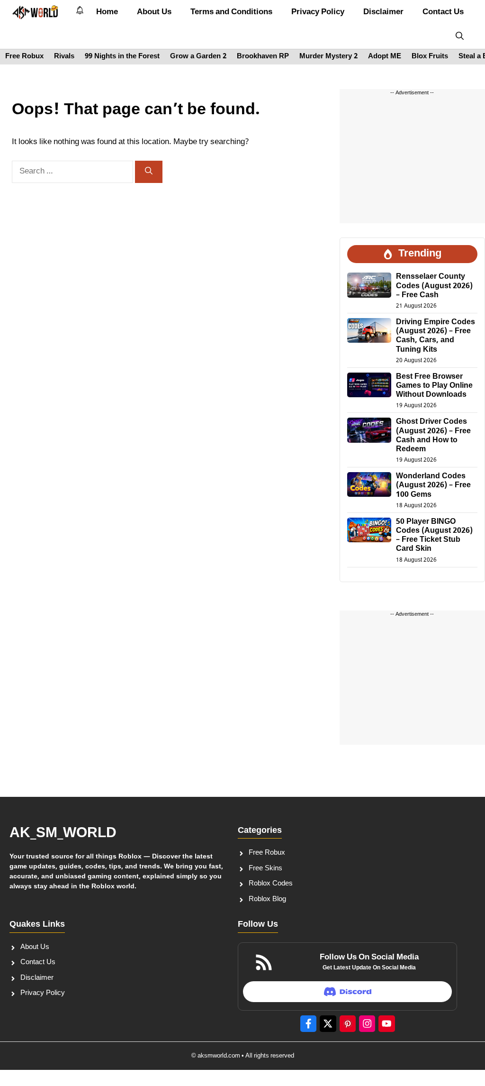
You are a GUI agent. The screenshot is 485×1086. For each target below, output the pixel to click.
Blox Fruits (430, 56)
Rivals (64, 56)
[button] (459, 37)
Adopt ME (384, 56)
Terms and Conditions (231, 12)
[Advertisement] (412, 164)
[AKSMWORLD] (35, 12)
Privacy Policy (317, 12)
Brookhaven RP (263, 56)
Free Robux (24, 56)
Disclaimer (383, 12)
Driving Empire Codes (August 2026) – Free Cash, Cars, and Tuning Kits (435, 336)
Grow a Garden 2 (198, 56)
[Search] (148, 172)
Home (107, 12)
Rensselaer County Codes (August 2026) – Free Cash (434, 286)
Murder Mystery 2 (328, 56)
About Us (154, 12)
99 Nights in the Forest (122, 56)
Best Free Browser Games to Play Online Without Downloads (434, 386)
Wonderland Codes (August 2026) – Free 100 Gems (433, 486)
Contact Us (443, 12)
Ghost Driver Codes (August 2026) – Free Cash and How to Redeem (433, 436)
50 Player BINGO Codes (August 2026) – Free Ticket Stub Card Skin (434, 536)
